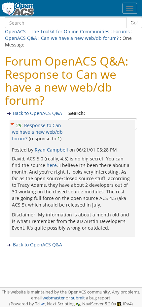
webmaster (54, 298)
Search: (77, 113)
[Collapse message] (12, 123)
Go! (134, 22)
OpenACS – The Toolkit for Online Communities (57, 31)
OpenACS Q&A (21, 38)
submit (78, 298)
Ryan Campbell (52, 150)
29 (18, 125)
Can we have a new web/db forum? (80, 38)
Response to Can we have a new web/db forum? (37, 132)
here (52, 165)
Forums (121, 31)
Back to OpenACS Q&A (37, 113)
